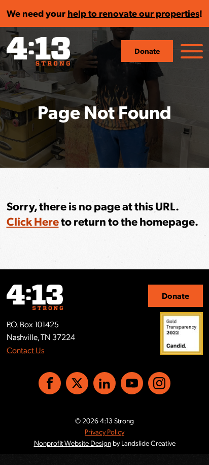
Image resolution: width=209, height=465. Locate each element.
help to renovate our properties (133, 13)
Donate (147, 51)
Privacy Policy (104, 431)
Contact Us (25, 350)
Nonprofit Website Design (72, 442)
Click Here (33, 220)
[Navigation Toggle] (192, 51)
